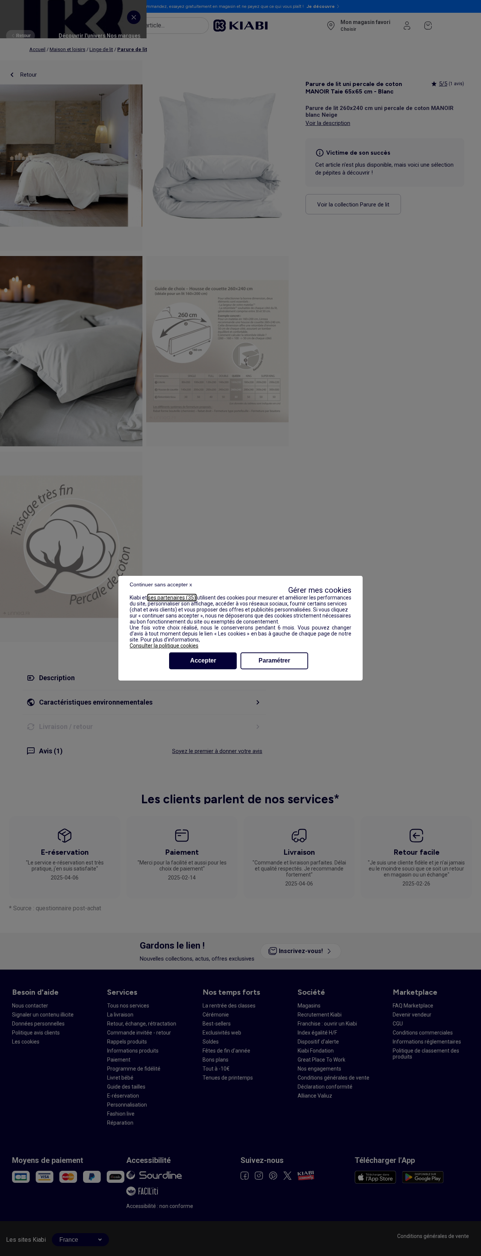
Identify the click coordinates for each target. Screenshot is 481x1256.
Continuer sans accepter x (161, 584)
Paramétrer (274, 660)
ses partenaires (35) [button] (172, 598)
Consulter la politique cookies (164, 646)
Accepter (203, 660)
